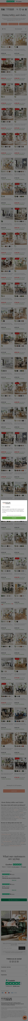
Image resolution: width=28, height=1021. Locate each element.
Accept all (14, 517)
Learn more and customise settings (14, 515)
